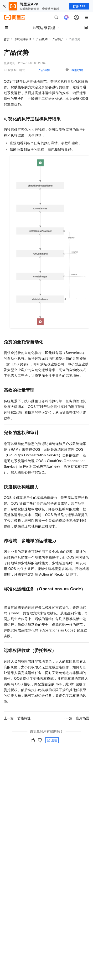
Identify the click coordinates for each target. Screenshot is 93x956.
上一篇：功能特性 (17, 718)
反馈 (54, 740)
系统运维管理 (22, 39)
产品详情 (44, 70)
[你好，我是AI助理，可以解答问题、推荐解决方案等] (66, 17)
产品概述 (42, 39)
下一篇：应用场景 (75, 718)
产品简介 (58, 39)
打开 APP (79, 6)
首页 (7, 39)
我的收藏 (77, 70)
